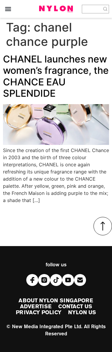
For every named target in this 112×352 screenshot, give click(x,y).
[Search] (105, 9)
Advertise (36, 306)
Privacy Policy (38, 312)
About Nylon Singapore (56, 300)
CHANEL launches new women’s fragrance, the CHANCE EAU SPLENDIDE (56, 76)
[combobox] (92, 9)
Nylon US (82, 312)
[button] (8, 9)
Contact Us (75, 306)
